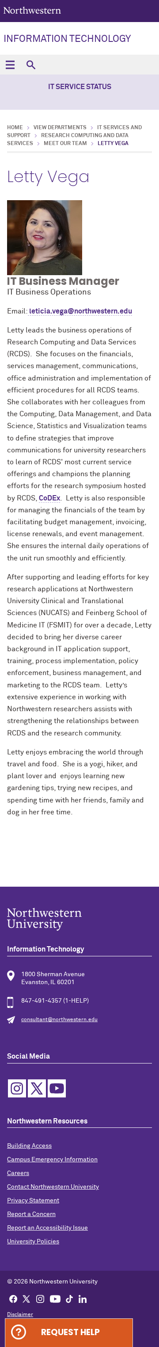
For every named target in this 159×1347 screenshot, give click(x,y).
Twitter (37, 1088)
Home (15, 128)
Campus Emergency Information (52, 1160)
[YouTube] (55, 1298)
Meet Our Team (65, 143)
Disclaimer (20, 1314)
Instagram (17, 1088)
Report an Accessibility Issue (47, 1228)
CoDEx (49, 498)
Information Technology (67, 39)
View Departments (60, 128)
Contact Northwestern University (53, 1187)
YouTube (57, 1088)
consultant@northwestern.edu (59, 1019)
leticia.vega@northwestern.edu (80, 311)
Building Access (29, 1146)
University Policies (33, 1242)
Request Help (70, 1332)
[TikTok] (69, 1298)
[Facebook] (13, 1298)
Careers (18, 1173)
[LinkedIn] (83, 1298)
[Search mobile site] (31, 65)
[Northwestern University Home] (32, 10)
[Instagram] (40, 1298)
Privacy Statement (33, 1201)
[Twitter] (26, 1298)
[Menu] (10, 65)
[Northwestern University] (79, 919)
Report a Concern (31, 1214)
